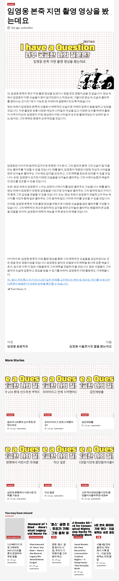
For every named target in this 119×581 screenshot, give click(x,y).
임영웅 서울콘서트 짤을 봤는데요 (90, 344)
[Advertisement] (59, 142)
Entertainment (36, 537)
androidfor (27, 27)
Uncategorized (13, 537)
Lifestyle (78, 537)
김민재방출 (87, 421)
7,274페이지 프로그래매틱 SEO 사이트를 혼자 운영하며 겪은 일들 (14, 550)
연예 (54, 537)
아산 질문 (49, 492)
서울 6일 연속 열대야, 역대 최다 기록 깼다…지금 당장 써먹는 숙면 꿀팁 (104, 552)
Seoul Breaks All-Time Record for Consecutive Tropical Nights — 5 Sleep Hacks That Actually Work (81, 556)
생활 (98, 537)
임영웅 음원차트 (17, 344)
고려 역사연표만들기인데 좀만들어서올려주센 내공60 (96, 494)
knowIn (11, 4)
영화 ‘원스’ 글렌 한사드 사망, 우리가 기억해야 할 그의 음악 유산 (59, 550)
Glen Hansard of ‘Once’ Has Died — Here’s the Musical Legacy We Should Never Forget (37, 553)
